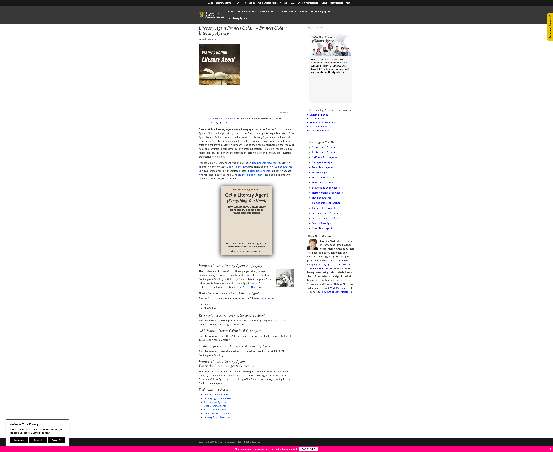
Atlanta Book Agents (323, 147)
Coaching (284, 3)
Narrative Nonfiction (321, 126)
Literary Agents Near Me (217, 398)
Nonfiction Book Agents (251, 174)
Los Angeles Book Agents (326, 187)
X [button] (550, 449)
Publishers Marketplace (332, 3)
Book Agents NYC (238, 166)
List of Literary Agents (216, 394)
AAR (293, 3)
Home (230, 12)
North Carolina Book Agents (327, 192)
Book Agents (226, 118)
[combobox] (330, 28)
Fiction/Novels (318, 118)
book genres (267, 298)
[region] (37, 432)
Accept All (56, 440)
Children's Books (319, 114)
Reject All (38, 440)
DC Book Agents (321, 172)
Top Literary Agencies (237, 18)
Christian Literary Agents (217, 413)
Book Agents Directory (248, 287)
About (348, 3)
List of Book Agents (246, 12)
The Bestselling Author (320, 268)
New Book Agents (268, 12)
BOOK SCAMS (308, 449)
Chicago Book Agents (323, 162)
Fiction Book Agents (259, 170)
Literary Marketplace (308, 3)
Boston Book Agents (323, 152)
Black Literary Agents (215, 409)
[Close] (66, 422)
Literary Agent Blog (246, 3)
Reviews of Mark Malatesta (337, 291)
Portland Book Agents (324, 208)
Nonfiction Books (319, 130)
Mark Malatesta (208, 39)
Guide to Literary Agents (219, 3)
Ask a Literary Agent (268, 3)
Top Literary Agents (320, 12)
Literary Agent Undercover (332, 264)
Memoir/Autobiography (322, 122)
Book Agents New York (264, 162)
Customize (19, 440)
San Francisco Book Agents (327, 218)
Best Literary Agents (215, 405)
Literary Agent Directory (292, 12)
